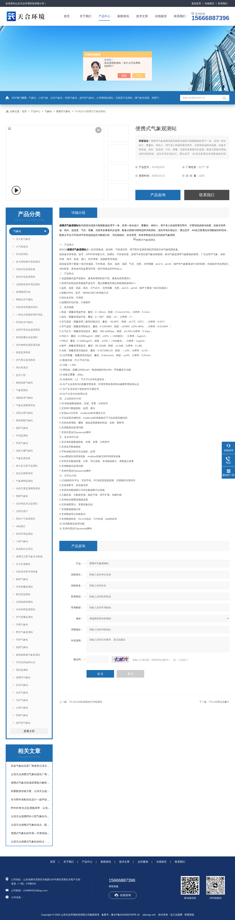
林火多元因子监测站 (27, 465)
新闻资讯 (123, 16)
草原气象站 (22, 443)
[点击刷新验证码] (120, 659)
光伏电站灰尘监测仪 (27, 503)
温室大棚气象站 (24, 450)
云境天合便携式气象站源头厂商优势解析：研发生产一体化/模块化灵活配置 (31, 774)
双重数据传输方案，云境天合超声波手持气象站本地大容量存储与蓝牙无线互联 (31, 791)
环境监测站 (22, 435)
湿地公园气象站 (24, 412)
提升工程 (21, 375)
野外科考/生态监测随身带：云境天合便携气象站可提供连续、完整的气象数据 (31, 807)
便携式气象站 (63, 111)
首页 (67, 16)
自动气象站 (22, 685)
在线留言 (209, 3)
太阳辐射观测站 (24, 601)
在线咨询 (125, 895)
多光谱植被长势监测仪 (28, 261)
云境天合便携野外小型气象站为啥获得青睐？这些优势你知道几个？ (31, 816)
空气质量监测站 (24, 617)
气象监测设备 (23, 458)
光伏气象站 (22, 700)
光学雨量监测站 (24, 586)
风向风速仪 (22, 367)
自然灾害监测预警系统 (28, 488)
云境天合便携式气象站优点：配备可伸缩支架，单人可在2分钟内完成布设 (31, 824)
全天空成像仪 (23, 564)
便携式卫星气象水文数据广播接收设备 (32, 556)
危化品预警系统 (24, 473)
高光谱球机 (22, 254)
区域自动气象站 (24, 322)
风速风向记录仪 (24, 549)
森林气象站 (22, 579)
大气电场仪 (22, 246)
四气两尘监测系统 (25, 360)
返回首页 (196, 3)
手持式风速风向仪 (25, 662)
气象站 (48, 111)
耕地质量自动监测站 (27, 337)
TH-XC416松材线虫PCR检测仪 (85, 701)
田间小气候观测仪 (25, 518)
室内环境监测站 (24, 533)
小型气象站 (22, 541)
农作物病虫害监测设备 (28, 344)
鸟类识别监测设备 (25, 269)
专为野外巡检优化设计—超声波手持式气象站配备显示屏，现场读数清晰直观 (31, 799)
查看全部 (29, 731)
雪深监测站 (22, 669)
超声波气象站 (23, 722)
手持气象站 (22, 639)
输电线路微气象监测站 (28, 654)
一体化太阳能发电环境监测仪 (31, 314)
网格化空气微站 (24, 299)
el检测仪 (20, 526)
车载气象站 (22, 624)
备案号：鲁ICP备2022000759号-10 (121, 914)
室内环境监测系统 (25, 276)
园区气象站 (22, 428)
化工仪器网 (176, 914)
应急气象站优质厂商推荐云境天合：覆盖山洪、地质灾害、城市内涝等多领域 (31, 765)
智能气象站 (22, 496)
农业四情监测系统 (25, 609)
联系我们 (223, 3)
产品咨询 (157, 195)
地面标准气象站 (24, 397)
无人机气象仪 (23, 239)
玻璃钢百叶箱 (23, 292)
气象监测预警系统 (25, 405)
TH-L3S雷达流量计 (219, 701)
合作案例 (143, 861)
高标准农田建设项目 (27, 307)
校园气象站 (22, 647)
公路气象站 (22, 707)
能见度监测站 (23, 594)
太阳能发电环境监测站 (28, 284)
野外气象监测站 (24, 632)
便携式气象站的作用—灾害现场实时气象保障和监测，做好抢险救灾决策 (31, 833)
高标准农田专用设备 (27, 571)
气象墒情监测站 (24, 480)
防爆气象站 (22, 715)
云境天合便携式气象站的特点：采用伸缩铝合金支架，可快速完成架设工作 (31, 841)
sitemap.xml (149, 914)
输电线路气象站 (24, 382)
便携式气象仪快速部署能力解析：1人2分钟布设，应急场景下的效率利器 (31, 782)
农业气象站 (22, 692)
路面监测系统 (23, 352)
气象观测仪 (22, 390)
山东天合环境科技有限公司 (29, 3)
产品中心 (104, 16)
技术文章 (142, 16)
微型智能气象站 (24, 420)
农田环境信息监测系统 (28, 329)
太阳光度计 (22, 511)
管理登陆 (189, 914)
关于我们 (85, 16)
